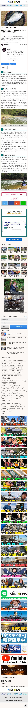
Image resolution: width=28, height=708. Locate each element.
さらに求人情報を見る (14, 239)
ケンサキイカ (12, 383)
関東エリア (17, 403)
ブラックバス (16, 398)
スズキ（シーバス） (7, 386)
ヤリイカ (15, 395)
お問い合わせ (19, 697)
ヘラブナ (9, 398)
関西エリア (4, 408)
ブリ (12, 381)
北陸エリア (13, 406)
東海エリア (21, 406)
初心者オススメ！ (6, 360)
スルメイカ (4, 383)
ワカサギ (9, 395)
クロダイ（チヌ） (6, 393)
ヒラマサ (22, 381)
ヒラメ (3, 390)
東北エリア (10, 403)
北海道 (3, 403)
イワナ (15, 388)
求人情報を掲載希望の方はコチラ (14, 213)
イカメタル (20, 370)
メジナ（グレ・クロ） (20, 390)
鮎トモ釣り (4, 363)
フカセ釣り (4, 370)
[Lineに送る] (23, 203)
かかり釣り (19, 373)
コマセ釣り (12, 370)
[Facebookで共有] (11, 203)
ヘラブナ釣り (5, 64)
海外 (10, 411)
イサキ (17, 381)
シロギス (15, 393)
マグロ (21, 395)
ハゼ (20, 393)
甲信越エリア (5, 406)
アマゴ (10, 388)
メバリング (19, 363)
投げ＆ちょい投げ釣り (7, 375)
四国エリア (20, 408)
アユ (20, 386)
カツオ (3, 398)
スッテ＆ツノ (5, 373)
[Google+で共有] (17, 203)
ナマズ (15, 386)
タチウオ (21, 388)
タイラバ (20, 365)
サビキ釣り (18, 375)
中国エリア (12, 408)
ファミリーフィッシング (19, 360)
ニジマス (4, 388)
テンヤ (12, 373)
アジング (4, 365)
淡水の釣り (12, 64)
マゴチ (3, 395)
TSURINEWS (12, 700)
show (5, 67)
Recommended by (21, 312)
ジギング (18, 368)
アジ (3, 381)
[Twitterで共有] (4, 203)
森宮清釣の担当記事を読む (14, 58)
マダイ (7, 381)
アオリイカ (10, 390)
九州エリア (4, 411)
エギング (11, 363)
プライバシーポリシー (13, 697)
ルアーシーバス (12, 365)
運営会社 (6, 697)
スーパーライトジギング (8, 368)
